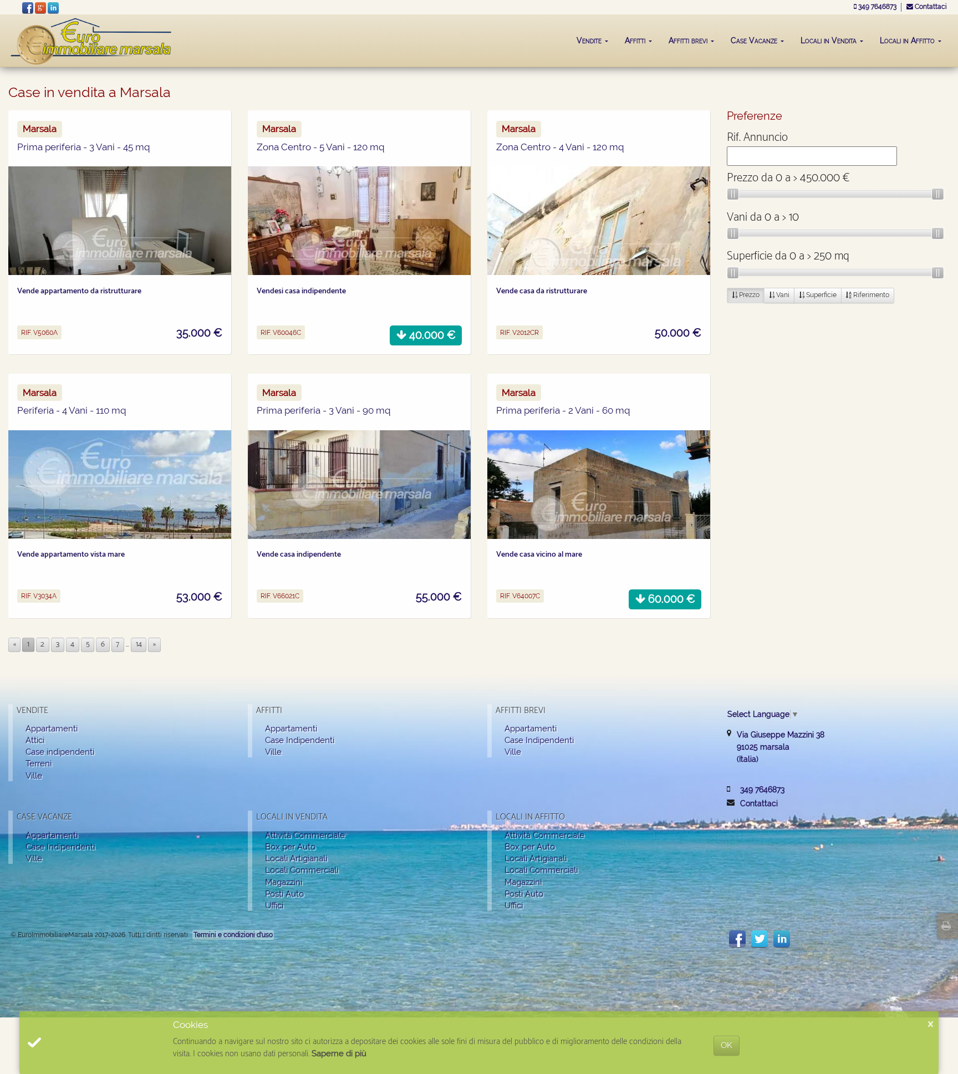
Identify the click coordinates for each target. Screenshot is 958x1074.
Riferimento (870, 295)
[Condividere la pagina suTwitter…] (759, 938)
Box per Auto (290, 846)
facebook (27, 7)
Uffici (274, 905)
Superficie (820, 295)
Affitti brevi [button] (689, 40)
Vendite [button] (590, 40)
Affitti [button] (636, 40)
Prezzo (748, 295)
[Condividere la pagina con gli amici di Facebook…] (737, 938)
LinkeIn (53, 7)
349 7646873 (877, 7)
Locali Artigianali (296, 858)
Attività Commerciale (305, 834)
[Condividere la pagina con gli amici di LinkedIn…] (781, 938)
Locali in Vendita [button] (830, 40)
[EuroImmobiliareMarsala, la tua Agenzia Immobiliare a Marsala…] (91, 35)
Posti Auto (284, 893)
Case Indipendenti (299, 740)
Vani (781, 295)
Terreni (39, 763)
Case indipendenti (60, 751)
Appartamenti (52, 728)
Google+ (40, 7)
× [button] (931, 1024)
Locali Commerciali (301, 869)
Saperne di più (339, 1053)
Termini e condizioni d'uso (233, 935)
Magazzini (283, 882)
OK (726, 1045)
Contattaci (930, 7)
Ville (34, 775)
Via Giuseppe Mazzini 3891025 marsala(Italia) (780, 746)
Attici (35, 740)
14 (139, 644)
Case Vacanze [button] (755, 40)
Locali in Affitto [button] (908, 40)
